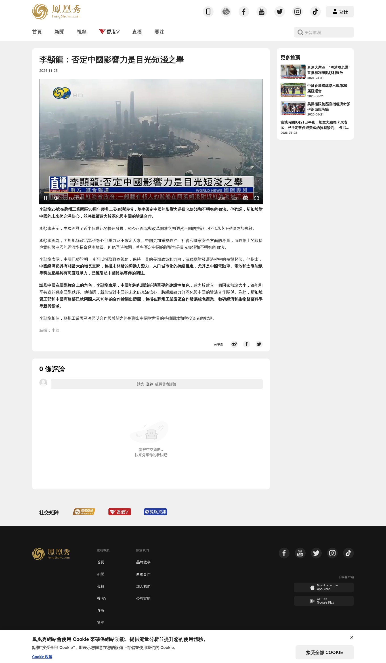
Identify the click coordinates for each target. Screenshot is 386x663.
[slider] (151, 192)
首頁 (100, 561)
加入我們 (143, 586)
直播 (100, 610)
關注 (100, 622)
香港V (102, 598)
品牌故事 (143, 561)
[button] (45, 198)
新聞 (100, 574)
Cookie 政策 (42, 656)
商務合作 (143, 574)
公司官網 (143, 598)
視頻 (100, 586)
